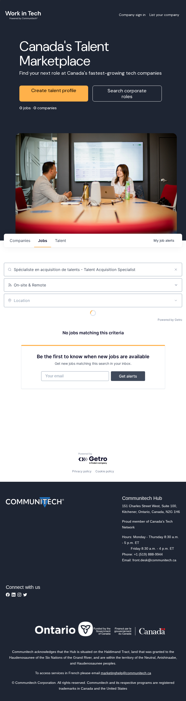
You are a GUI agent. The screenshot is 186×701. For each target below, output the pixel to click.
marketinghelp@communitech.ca (126, 673)
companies (20, 240)
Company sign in (132, 15)
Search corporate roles (127, 94)
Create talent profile (53, 90)
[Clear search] (175, 269)
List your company (164, 15)
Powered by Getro (170, 319)
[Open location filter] (175, 300)
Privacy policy (82, 471)
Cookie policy (104, 471)
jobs (42, 240)
